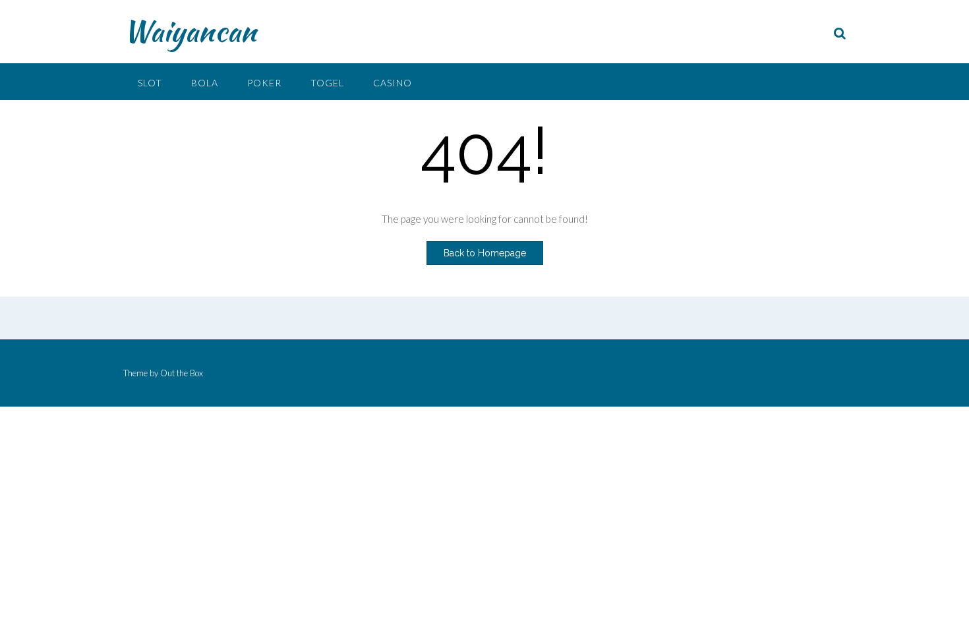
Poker (264, 82)
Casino (392, 82)
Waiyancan (189, 31)
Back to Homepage (485, 253)
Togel (327, 82)
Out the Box (181, 373)
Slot (150, 82)
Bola (204, 82)
